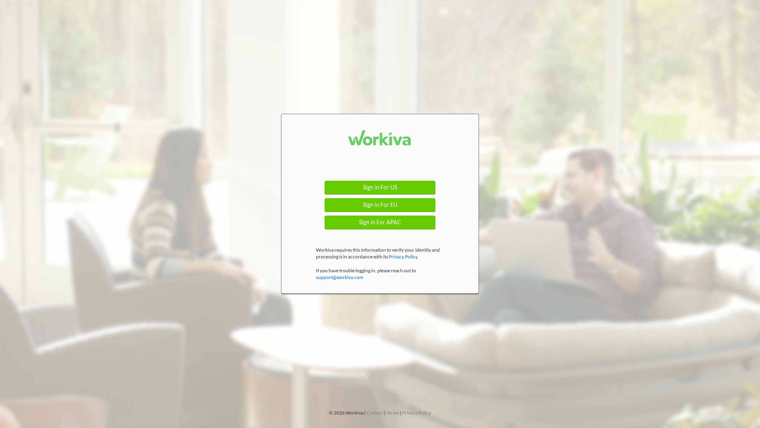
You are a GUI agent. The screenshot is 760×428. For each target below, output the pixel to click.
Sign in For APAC (380, 222)
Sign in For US (380, 187)
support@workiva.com (339, 277)
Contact (375, 412)
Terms (392, 412)
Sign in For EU (380, 205)
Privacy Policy (403, 256)
